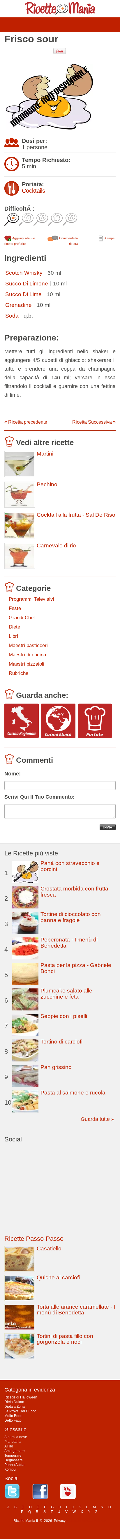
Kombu (10, 1469)
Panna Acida (14, 1465)
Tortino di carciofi (61, 1042)
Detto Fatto (13, 1420)
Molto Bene (13, 1416)
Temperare (13, 1456)
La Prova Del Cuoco (20, 1411)
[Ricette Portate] (95, 721)
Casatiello (49, 1248)
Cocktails (33, 190)
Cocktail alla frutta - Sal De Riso (76, 515)
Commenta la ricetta (68, 240)
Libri (13, 636)
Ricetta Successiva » (94, 422)
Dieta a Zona (14, 1407)
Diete (14, 626)
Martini (45, 454)
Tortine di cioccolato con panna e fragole (70, 917)
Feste (15, 608)
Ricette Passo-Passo (33, 1238)
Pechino (47, 484)
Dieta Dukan (14, 1402)
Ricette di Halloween (20, 1397)
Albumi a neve (15, 1437)
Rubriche (18, 673)
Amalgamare (14, 1451)
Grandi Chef (22, 617)
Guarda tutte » (97, 1119)
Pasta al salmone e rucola (72, 1093)
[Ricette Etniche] (58, 721)
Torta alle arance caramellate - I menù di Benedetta (76, 1310)
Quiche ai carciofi (58, 1277)
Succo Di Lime (23, 294)
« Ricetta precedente (25, 422)
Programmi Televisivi (31, 599)
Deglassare (13, 1460)
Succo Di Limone (26, 283)
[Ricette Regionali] (21, 721)
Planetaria (12, 1442)
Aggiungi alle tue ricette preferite (19, 240)
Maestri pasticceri (28, 645)
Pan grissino (56, 1067)
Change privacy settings (87, 1521)
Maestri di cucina (27, 654)
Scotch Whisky (24, 272)
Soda (12, 315)
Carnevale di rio (56, 546)
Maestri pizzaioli (26, 664)
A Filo (8, 1446)
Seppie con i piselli (63, 1016)
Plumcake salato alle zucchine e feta (66, 994)
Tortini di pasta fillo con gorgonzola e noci (65, 1339)
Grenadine (18, 305)
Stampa (108, 238)
